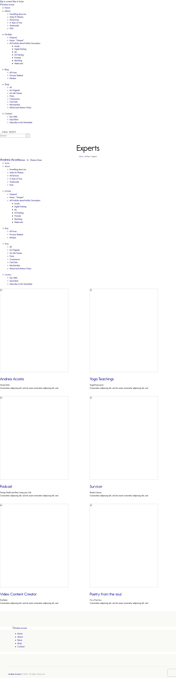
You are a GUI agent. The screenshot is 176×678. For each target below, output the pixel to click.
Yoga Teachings (102, 379)
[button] (0, 129)
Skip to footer (18, 1)
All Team (87, 156)
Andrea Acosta (12, 379)
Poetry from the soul (105, 594)
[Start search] (28, 136)
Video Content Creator (18, 594)
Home (81, 156)
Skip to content (6, 1)
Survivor (96, 486)
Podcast (6, 486)
